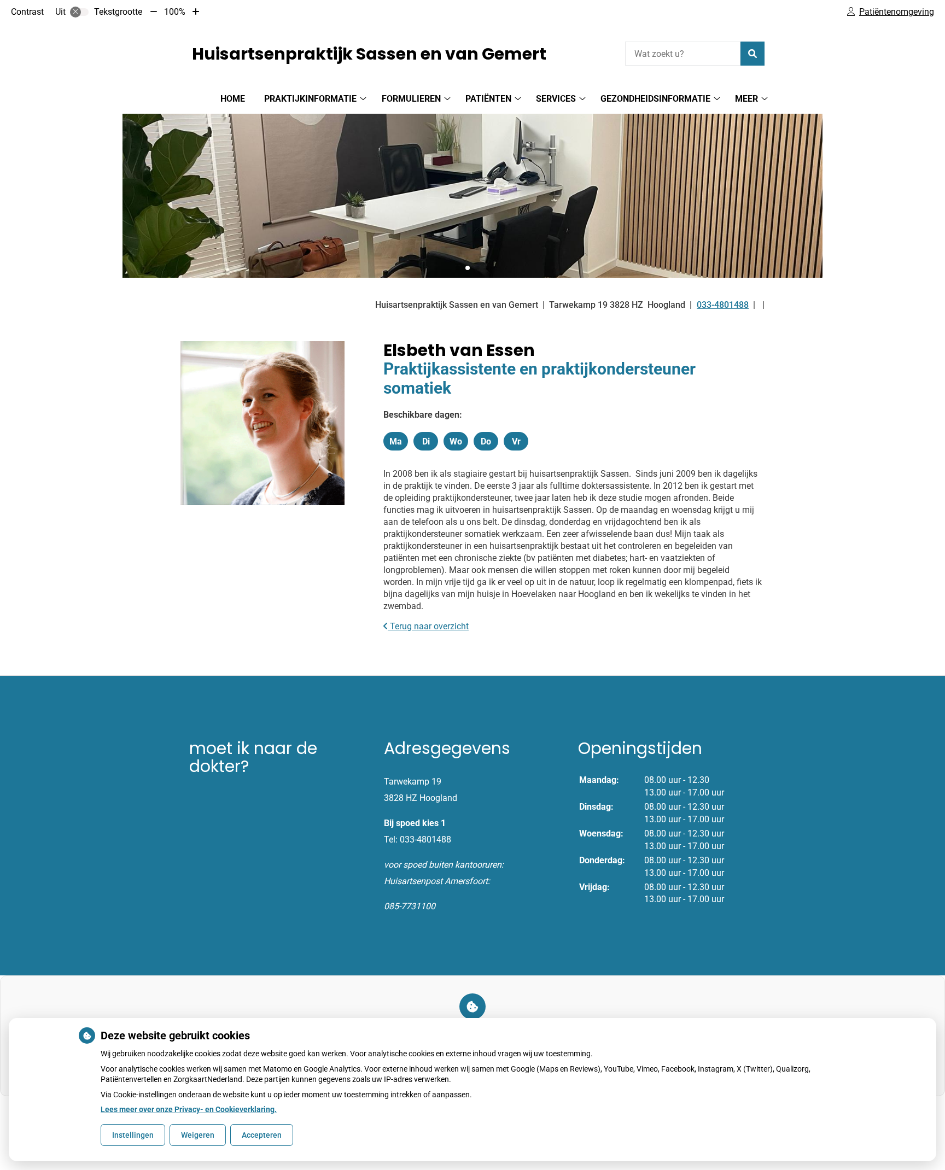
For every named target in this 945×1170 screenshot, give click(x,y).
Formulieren (411, 98)
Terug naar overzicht (428, 626)
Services (556, 98)
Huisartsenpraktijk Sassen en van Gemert (369, 54)
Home (232, 98)
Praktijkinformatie (310, 98)
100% (174, 12)
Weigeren (197, 1135)
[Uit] (79, 12)
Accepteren (262, 1135)
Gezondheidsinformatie (655, 98)
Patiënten (488, 98)
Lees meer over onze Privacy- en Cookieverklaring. (189, 1109)
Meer (746, 98)
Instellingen (133, 1135)
